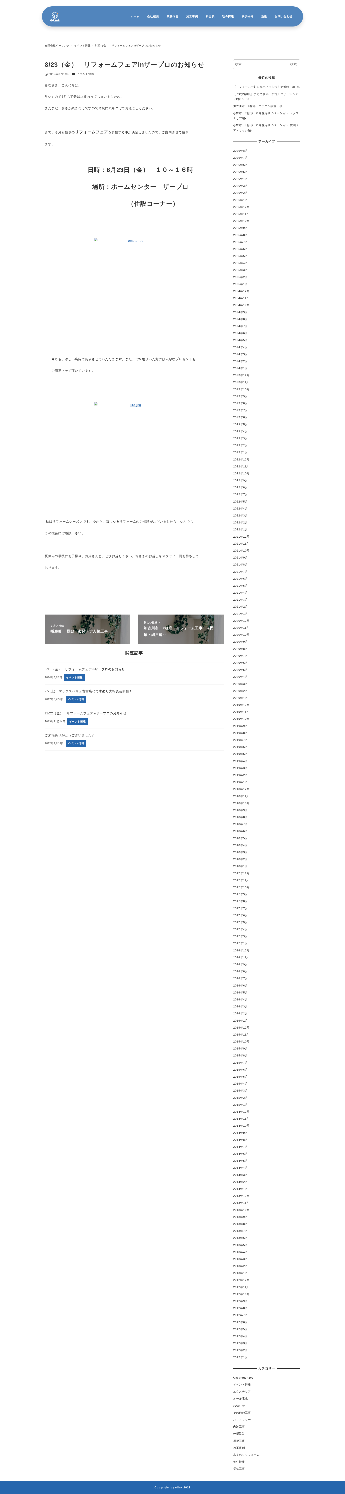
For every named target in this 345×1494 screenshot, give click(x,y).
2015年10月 (241, 1041)
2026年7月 (240, 157)
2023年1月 (240, 452)
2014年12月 (241, 1111)
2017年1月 (240, 943)
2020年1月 (240, 697)
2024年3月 (240, 354)
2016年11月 (241, 957)
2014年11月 (241, 1118)
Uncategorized (243, 1377)
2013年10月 (241, 1210)
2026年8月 (240, 150)
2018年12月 (241, 789)
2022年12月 (241, 459)
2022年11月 (241, 466)
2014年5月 (240, 1160)
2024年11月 (241, 298)
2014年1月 (240, 1188)
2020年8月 (240, 648)
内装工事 (239, 1426)
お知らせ (239, 1405)
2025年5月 (240, 256)
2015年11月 (241, 1034)
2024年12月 (241, 291)
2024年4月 (240, 347)
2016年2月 (240, 1013)
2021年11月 (241, 543)
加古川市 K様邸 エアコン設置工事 (258, 106)
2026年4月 (240, 178)
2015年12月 (241, 1027)
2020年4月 (240, 676)
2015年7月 (240, 1062)
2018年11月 (241, 796)
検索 (293, 64)
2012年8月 (240, 1308)
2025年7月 (240, 242)
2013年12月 (241, 1195)
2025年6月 (240, 249)
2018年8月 (240, 817)
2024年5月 (240, 340)
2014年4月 (240, 1167)
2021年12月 (241, 536)
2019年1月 (240, 782)
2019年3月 (240, 768)
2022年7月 (240, 494)
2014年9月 (240, 1132)
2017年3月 (240, 936)
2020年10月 (241, 634)
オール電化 (240, 1398)
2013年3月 (240, 1259)
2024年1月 (240, 368)
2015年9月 (240, 1048)
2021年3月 (240, 599)
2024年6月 (240, 333)
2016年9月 (240, 964)
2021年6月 (240, 578)
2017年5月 (240, 922)
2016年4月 (240, 999)
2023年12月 (241, 375)
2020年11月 (241, 627)
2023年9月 (240, 396)
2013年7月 (240, 1230)
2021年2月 (240, 606)
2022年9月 (240, 480)
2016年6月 (240, 985)
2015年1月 (240, 1104)
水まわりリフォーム (246, 1454)
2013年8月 (240, 1223)
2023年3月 (240, 438)
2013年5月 (240, 1245)
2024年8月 (240, 319)
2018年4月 (240, 845)
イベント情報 (85, 74)
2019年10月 (241, 718)
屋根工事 (239, 1440)
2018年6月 (240, 831)
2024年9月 (240, 312)
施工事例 (239, 1447)
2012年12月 (241, 1280)
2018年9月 (240, 810)
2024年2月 (240, 361)
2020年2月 (240, 690)
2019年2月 (240, 775)
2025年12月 (241, 207)
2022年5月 (240, 501)
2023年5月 (240, 424)
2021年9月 (240, 557)
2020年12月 (241, 620)
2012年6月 (240, 1322)
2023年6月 (240, 417)
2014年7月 (240, 1146)
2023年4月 (240, 431)
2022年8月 (240, 487)
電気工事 (239, 1468)
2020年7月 (240, 655)
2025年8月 (240, 235)
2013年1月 (240, 1273)
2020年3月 (240, 684)
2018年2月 (240, 859)
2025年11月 (241, 213)
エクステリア (242, 1391)
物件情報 (239, 1461)
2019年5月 (240, 753)
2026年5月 (240, 171)
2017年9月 (240, 894)
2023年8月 (240, 403)
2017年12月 (241, 873)
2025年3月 (240, 269)
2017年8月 (240, 901)
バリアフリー (242, 1419)
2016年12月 (241, 950)
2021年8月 (240, 564)
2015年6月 (240, 1069)
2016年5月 (240, 992)
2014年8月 (240, 1139)
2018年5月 (240, 838)
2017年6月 (240, 915)
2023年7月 (240, 410)
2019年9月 (240, 726)
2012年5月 (240, 1329)
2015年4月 (240, 1083)
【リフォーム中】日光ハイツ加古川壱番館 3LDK (266, 87)
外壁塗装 (239, 1433)
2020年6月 (240, 662)
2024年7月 (240, 326)
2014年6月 (240, 1153)
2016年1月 (240, 1020)
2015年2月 (240, 1097)
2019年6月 (240, 746)
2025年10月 (241, 220)
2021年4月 (240, 592)
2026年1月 (240, 200)
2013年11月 (241, 1202)
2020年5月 (240, 669)
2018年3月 (240, 852)
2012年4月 (240, 1336)
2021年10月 (241, 550)
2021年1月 (240, 613)
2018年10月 (241, 803)
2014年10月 (241, 1125)
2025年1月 (240, 284)
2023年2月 (240, 445)
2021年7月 (240, 571)
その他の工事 (242, 1412)
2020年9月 (240, 641)
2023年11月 (241, 382)
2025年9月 (240, 227)
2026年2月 (240, 192)
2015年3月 (240, 1090)
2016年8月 (240, 971)
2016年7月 (240, 978)
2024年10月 (241, 305)
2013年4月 (240, 1252)
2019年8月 (240, 733)
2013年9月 (240, 1217)
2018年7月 (240, 824)
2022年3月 (240, 515)
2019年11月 (241, 711)
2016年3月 (240, 1006)
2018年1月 (240, 866)
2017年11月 (241, 880)
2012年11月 (241, 1287)
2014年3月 (240, 1174)
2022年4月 (240, 508)
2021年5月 (240, 585)
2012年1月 (240, 1357)
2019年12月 (241, 704)
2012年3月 (240, 1343)
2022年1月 (240, 529)
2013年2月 (240, 1266)
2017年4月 (240, 929)
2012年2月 (240, 1350)
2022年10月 (241, 473)
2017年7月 (240, 908)
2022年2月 (240, 522)
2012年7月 (240, 1315)
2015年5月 (240, 1076)
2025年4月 (240, 263)
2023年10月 (241, 389)
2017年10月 (241, 887)
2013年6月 (240, 1237)
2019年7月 (240, 740)
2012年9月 (240, 1301)
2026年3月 (240, 185)
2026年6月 (240, 164)
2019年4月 (240, 761)
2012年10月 (241, 1294)
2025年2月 (240, 277)
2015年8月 (240, 1055)
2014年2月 (240, 1181)
